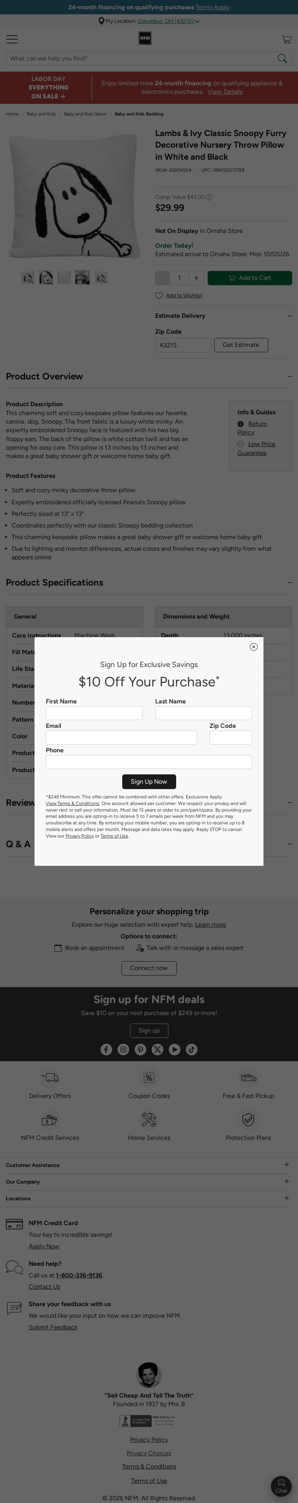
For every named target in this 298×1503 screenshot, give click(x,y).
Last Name (170, 701)
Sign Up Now (149, 781)
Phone (55, 750)
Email (53, 726)
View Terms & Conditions (72, 803)
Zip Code (223, 726)
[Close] (253, 647)
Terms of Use (114, 836)
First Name (61, 701)
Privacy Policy (80, 836)
